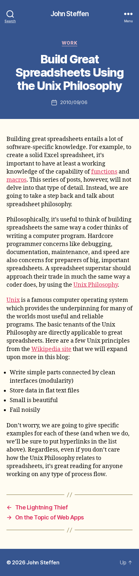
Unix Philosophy (95, 285)
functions (104, 172)
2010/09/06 (73, 102)
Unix (13, 300)
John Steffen (69, 13)
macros (16, 180)
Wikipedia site (51, 349)
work (69, 43)
